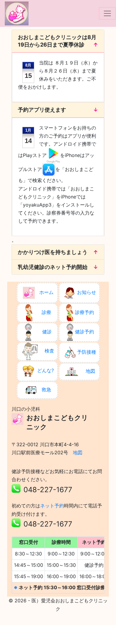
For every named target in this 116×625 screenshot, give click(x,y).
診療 (46, 312)
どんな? (45, 370)
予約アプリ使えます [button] (42, 110)
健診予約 (84, 332)
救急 (46, 389)
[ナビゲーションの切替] (107, 13)
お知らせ (86, 292)
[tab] (58, 41)
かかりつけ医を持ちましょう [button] (52, 252)
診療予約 (84, 312)
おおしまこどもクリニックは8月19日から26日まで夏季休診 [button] (57, 41)
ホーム (46, 292)
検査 (49, 351)
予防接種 (86, 352)
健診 (47, 332)
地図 (90, 371)
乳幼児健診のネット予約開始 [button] (52, 267)
